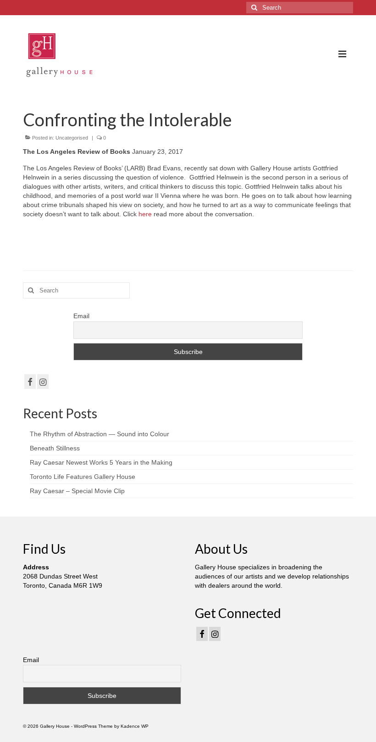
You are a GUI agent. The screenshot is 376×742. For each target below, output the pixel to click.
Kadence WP (135, 726)
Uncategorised (71, 138)
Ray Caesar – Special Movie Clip (77, 491)
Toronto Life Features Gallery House (82, 476)
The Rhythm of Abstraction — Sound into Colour (99, 434)
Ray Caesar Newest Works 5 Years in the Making (101, 462)
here (146, 214)
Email (81, 316)
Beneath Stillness (55, 448)
